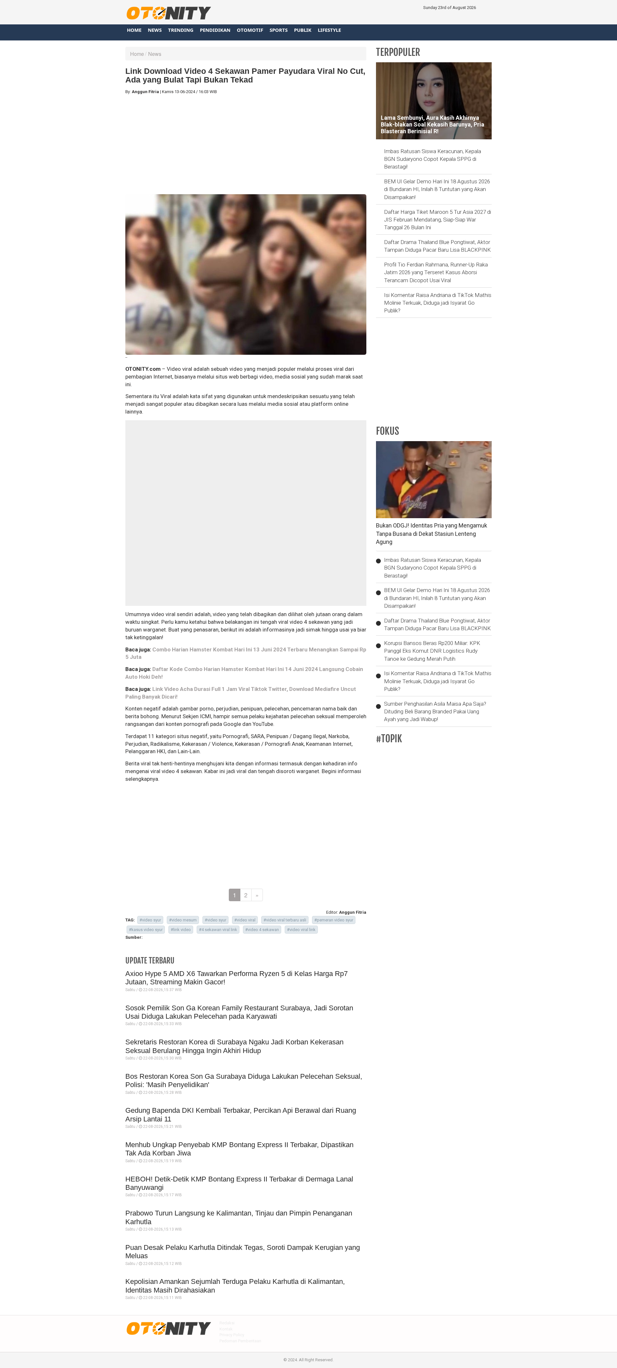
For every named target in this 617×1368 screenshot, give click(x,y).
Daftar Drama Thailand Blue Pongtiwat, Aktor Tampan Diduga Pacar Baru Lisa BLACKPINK (437, 246)
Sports (279, 30)
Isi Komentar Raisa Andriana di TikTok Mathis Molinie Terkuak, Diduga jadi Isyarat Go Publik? (437, 303)
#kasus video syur (146, 929)
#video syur (150, 920)
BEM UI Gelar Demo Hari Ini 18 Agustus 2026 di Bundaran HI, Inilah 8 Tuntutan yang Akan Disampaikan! (437, 189)
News (155, 30)
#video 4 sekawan (262, 929)
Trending (180, 30)
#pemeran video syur (333, 920)
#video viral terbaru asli (285, 920)
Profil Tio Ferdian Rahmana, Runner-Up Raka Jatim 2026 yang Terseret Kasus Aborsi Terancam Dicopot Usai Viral (436, 272)
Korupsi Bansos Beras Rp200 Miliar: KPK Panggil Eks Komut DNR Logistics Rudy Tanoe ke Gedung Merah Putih (432, 651)
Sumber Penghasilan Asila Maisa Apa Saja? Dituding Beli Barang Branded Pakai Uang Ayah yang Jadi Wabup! (435, 712)
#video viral (244, 920)
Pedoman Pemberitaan (240, 1340)
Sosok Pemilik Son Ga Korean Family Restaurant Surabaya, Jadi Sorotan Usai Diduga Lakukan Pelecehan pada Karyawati (239, 1012)
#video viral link (301, 929)
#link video (181, 929)
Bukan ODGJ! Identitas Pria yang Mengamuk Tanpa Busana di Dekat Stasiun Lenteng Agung (431, 533)
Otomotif (250, 30)
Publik (302, 30)
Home (134, 30)
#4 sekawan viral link (218, 929)
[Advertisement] (245, 144)
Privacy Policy (231, 1334)
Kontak (226, 1329)
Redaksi (227, 1322)
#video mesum (183, 920)
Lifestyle (329, 30)
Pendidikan (215, 30)
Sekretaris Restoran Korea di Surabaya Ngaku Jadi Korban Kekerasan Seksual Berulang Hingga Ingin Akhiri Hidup (234, 1046)
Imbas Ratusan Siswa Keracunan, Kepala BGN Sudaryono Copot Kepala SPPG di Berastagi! (432, 159)
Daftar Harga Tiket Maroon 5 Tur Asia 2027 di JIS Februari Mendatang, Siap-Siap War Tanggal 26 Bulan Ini (437, 220)
